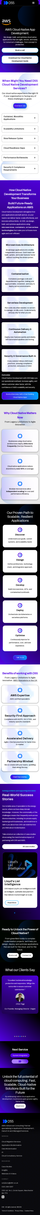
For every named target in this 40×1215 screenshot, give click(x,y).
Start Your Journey (20, 777)
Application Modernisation (11, 1145)
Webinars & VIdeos (9, 1174)
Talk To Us (20, 657)
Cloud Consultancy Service (12, 1156)
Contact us (20, 106)
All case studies (29, 846)
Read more (20, 1106)
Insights (5, 1170)
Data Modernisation (9, 1149)
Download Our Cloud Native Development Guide (20, 59)
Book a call (20, 50)
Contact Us (26, 955)
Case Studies (7, 1167)
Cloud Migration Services (11, 1142)
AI (2, 1152)
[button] (9, 912)
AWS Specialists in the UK (25, 680)
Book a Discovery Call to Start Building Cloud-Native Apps (20, 395)
